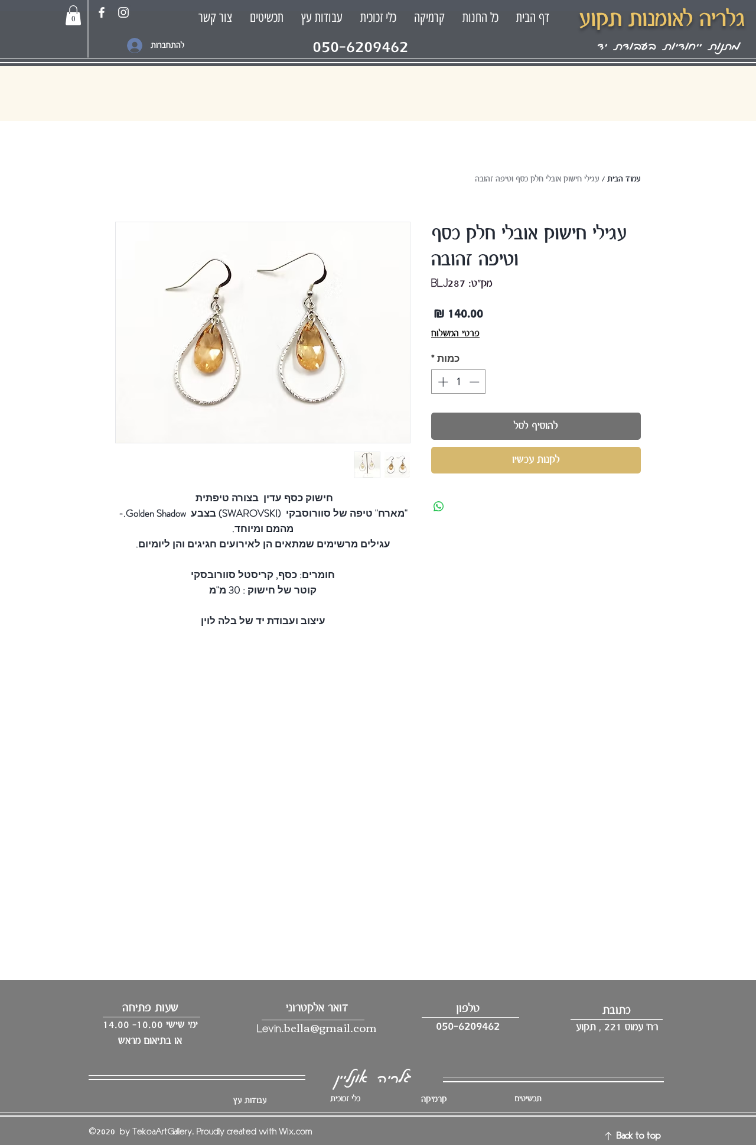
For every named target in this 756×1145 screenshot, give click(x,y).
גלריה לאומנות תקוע (662, 19)
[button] (73, 15)
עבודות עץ (250, 1101)
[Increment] (442, 382)
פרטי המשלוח (455, 333)
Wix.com (295, 1132)
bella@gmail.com (330, 1027)
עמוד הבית (624, 179)
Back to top (639, 1136)
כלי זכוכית (345, 1099)
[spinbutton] (459, 382)
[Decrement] (475, 382)
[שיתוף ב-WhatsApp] (439, 506)
